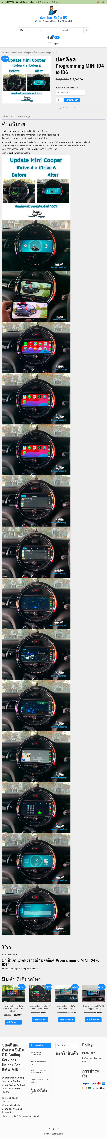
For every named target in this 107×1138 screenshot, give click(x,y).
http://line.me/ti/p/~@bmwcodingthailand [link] (20, 1116)
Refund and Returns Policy (91, 1060)
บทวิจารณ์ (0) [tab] (24, 116)
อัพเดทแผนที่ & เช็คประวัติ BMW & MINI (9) (39, 1091)
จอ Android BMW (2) (39, 1062)
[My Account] (48, 37)
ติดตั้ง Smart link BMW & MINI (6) (39, 1072)
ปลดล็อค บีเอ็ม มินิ (53, 18)
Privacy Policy (88, 1053)
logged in (18, 969)
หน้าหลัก (5, 53)
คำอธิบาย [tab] (7, 116)
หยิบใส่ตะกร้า (72, 100)
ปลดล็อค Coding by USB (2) (39, 1081)
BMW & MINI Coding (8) (36, 1053)
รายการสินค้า (38, 1045)
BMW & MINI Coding (20, 53)
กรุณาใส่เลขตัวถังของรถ (67, 88)
